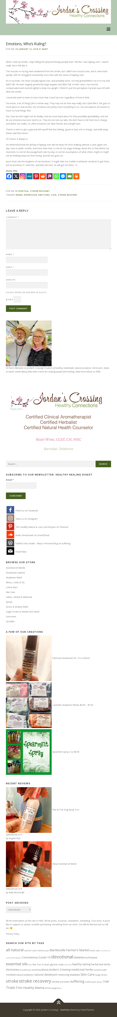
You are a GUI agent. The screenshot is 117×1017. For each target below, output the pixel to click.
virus (48, 988)
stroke (12, 981)
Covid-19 (45, 957)
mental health (100, 969)
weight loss (56, 988)
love (54, 195)
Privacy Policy (12, 933)
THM (106, 981)
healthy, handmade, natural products (73, 367)
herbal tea (97, 964)
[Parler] (49, 176)
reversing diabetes (69, 974)
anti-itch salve (30, 950)
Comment (12, 217)
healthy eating (81, 964)
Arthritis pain (43, 950)
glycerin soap (57, 964)
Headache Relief (14, 577)
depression (30, 195)
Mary (45, 49)
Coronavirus (30, 957)
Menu (108, 29)
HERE (98, 371)
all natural (15, 949)
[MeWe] (29, 176)
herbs (107, 964)
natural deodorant (46, 974)
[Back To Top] (58, 1002)
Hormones (12, 969)
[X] (16, 176)
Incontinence (25, 969)
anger (19, 195)
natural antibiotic (25, 974)
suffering (77, 981)
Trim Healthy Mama (30, 988)
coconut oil (105, 951)
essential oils (17, 963)
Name (10, 254)
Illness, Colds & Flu (15, 582)
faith (30, 965)
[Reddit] (43, 176)
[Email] (70, 176)
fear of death (43, 964)
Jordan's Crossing (60, 969)
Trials (10, 987)
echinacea (91, 957)
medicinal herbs (82, 969)
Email (10, 267)
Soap (97, 974)
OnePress (65, 1009)
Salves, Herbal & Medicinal (19, 597)
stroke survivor (61, 981)
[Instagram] (23, 176)
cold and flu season (13, 958)
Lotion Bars (12, 587)
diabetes (79, 957)
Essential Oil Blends (15, 567)
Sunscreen (11, 616)
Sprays (9, 601)
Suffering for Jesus (93, 981)
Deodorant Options (15, 572)
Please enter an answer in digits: (26, 292)
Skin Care (10, 592)
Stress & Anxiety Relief (17, 606)
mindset (11, 974)
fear (34, 964)
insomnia (36, 969)
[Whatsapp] (56, 176)
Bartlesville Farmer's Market (69, 950)
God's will (67, 965)
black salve (95, 950)
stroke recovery (40, 191)
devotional (62, 957)
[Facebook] (9, 176)
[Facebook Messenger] (63, 176)
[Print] (76, 176)
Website (11, 279)
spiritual (23, 191)
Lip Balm (10, 621)
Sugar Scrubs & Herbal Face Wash (22, 611)
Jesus (45, 969)
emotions (44, 195)
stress (104, 974)
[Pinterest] (36, 176)
